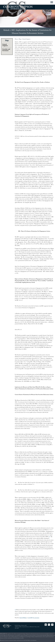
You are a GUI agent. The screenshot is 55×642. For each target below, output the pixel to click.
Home (16, 39)
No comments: (36, 617)
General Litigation (26, 39)
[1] (49, 536)
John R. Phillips (23, 617)
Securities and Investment (6, 49)
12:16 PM (30, 617)
